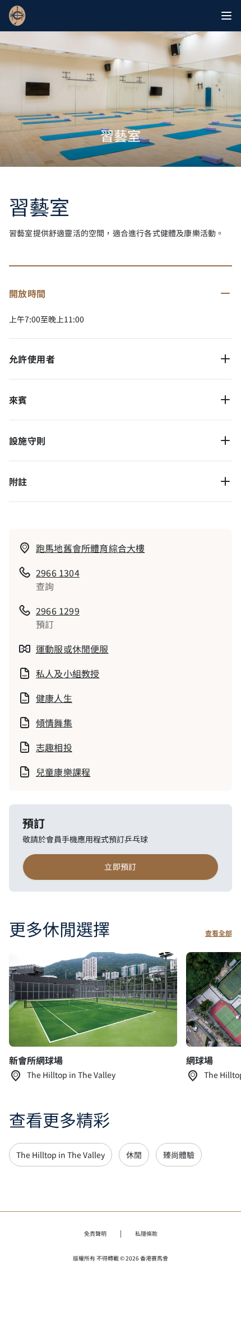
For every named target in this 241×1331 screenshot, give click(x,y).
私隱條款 (146, 1233)
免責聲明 (95, 1233)
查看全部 (218, 933)
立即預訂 (120, 866)
